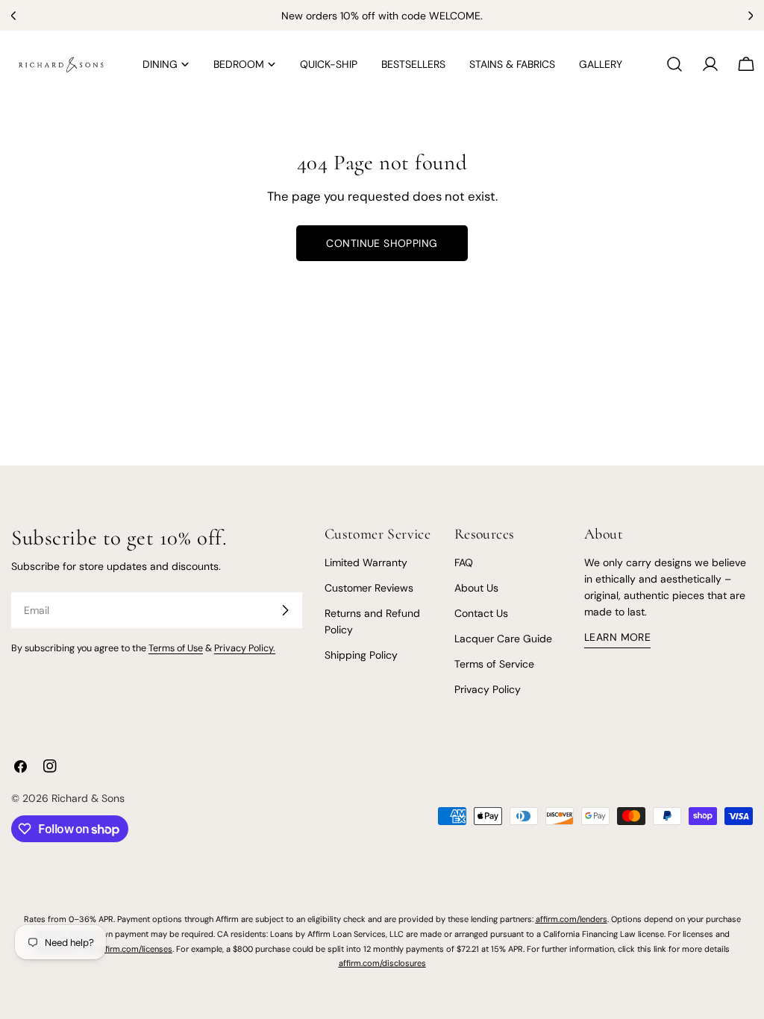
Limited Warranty (366, 562)
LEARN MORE (617, 637)
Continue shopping (381, 243)
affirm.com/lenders (571, 919)
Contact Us (481, 613)
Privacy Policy (487, 689)
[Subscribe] (285, 610)
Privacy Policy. (244, 648)
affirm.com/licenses (135, 949)
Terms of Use (175, 648)
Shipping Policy (361, 655)
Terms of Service (494, 664)
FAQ (463, 562)
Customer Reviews (369, 588)
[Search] (674, 64)
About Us (476, 588)
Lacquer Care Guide (503, 638)
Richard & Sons (88, 798)
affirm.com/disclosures (382, 963)
